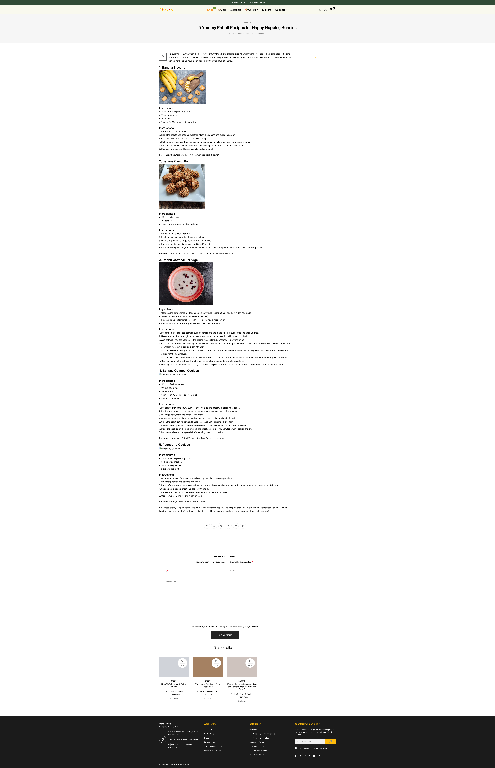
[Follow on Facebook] (207, 526)
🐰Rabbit (235, 9)
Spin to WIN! (258, 2)
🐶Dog (222, 9)
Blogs (206, 738)
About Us (208, 730)
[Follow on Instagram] (221, 526)
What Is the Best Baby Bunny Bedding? (208, 685)
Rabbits (247, 22)
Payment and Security (213, 750)
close (160, 2)
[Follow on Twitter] (214, 526)
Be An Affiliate (210, 734)
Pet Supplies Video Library (259, 738)
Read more (174, 698)
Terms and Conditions (213, 746)
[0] (331, 9)
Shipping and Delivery (258, 750)
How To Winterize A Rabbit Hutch (174, 685)
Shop (211, 9)
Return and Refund (257, 754)
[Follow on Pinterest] (229, 526)
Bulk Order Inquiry (256, 746)
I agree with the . (312, 748)
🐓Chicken (251, 9)
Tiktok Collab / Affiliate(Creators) (262, 734)
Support (280, 9)
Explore (266, 9)
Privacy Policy (209, 742)
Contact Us (253, 730)
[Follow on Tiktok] (243, 526)
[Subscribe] (330, 741)
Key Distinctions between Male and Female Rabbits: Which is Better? (242, 686)
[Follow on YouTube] (236, 526)
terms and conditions (318, 748)
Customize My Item (257, 742)
